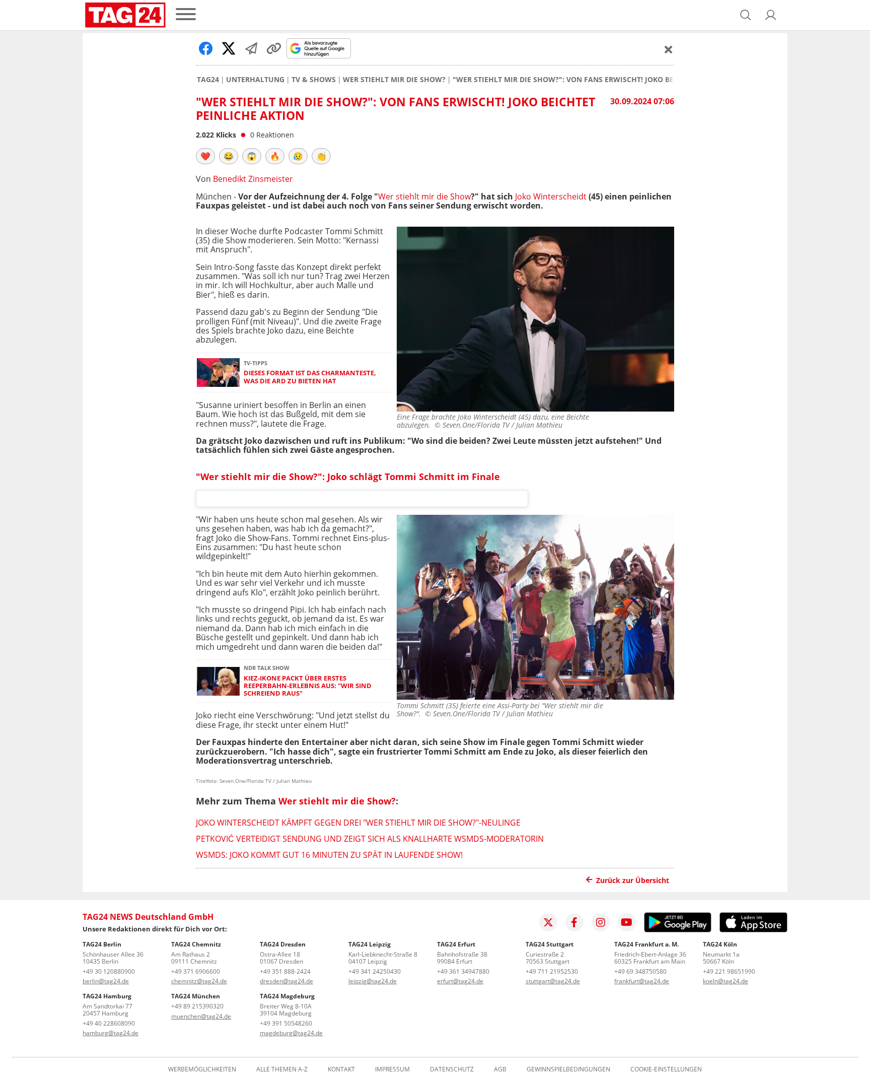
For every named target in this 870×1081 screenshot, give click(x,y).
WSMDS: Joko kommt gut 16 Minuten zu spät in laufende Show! (329, 854)
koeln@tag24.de (725, 981)
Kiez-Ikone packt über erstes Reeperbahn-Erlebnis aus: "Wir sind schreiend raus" (308, 686)
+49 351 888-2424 (285, 971)
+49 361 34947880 (463, 971)
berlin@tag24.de (106, 981)
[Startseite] (125, 15)
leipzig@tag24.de (372, 981)
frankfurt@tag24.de (641, 981)
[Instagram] (601, 922)
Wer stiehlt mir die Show (424, 196)
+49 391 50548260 (286, 1023)
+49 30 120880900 (109, 971)
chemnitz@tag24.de (199, 981)
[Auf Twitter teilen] (229, 48)
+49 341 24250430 (374, 971)
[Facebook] (574, 922)
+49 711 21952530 (552, 971)
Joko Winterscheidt (551, 196)
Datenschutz (452, 1069)
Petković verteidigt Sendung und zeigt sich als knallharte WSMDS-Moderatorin (370, 838)
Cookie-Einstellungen (666, 1069)
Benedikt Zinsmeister (253, 178)
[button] (770, 15)
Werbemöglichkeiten (202, 1069)
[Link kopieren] (274, 48)
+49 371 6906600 (195, 971)
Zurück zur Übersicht (632, 880)
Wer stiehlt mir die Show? (394, 80)
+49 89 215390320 (197, 1006)
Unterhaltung (255, 80)
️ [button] (205, 156)
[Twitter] (548, 922)
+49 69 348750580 (640, 971)
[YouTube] (627, 922)
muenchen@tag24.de (201, 1016)
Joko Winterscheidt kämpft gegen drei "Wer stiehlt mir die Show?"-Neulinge (358, 822)
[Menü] (186, 15)
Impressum (392, 1069)
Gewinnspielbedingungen (568, 1069)
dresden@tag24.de (286, 981)
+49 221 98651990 (729, 971)
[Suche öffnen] (745, 15)
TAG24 (208, 80)
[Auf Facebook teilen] (206, 48)
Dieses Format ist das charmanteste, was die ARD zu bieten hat (310, 377)
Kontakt (341, 1069)
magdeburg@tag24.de (291, 1033)
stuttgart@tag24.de (553, 981)
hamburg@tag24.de (110, 1033)
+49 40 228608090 (109, 1023)
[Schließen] (668, 49)
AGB (500, 1069)
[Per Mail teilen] (251, 48)
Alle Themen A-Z (282, 1069)
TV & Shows (314, 80)
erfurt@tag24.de (460, 981)
